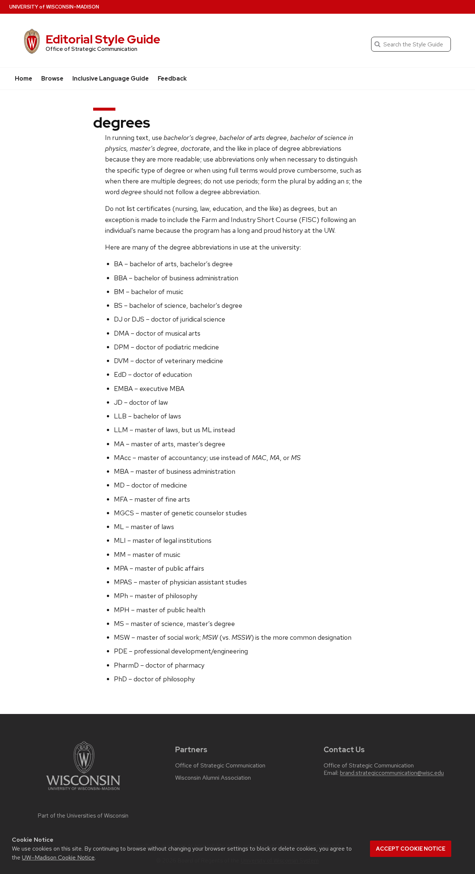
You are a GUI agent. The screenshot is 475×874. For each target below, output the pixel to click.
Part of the (83, 815)
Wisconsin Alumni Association (213, 778)
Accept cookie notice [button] (410, 848)
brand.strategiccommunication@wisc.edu (392, 773)
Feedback (172, 78)
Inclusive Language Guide (110, 78)
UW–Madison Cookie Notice (58, 857)
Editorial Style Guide (103, 39)
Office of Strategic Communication (220, 765)
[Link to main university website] (83, 791)
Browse (52, 78)
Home (23, 78)
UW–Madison (54, 7)
